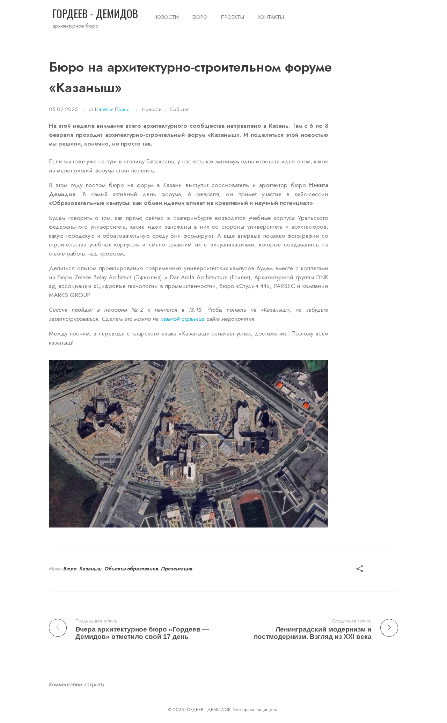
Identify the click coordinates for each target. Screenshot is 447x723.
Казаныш (90, 569)
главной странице (182, 319)
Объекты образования (131, 569)
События (180, 109)
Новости (152, 109)
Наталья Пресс (112, 109)
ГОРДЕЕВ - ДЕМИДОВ (95, 13)
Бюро (69, 569)
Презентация (176, 569)
